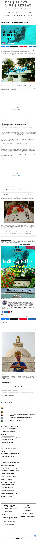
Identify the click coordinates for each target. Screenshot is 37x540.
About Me (8, 12)
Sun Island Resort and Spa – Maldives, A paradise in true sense (23, 329)
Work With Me (14, 15)
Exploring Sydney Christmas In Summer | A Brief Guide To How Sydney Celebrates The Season (17, 389)
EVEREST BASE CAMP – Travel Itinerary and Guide (10, 450)
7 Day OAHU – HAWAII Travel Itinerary (8, 484)
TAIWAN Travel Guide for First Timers (7, 456)
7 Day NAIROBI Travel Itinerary (6, 479)
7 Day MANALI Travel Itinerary (6, 434)
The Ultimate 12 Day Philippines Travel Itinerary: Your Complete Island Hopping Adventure (17, 392)
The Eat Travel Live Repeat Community (19, 307)
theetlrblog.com (4, 309)
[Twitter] (11, 312)
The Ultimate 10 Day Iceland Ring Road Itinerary (10, 390)
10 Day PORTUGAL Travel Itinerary (7, 464)
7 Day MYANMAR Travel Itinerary (7, 487)
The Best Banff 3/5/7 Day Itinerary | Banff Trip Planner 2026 (21, 417)
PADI (20, 88)
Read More (21, 538)
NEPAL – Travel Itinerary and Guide (7, 451)
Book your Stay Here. (25, 244)
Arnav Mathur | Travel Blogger (12, 127)
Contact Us (29, 15)
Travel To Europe (27, 508)
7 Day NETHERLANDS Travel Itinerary (7, 490)
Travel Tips (6, 15)
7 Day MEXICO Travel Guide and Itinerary (8, 476)
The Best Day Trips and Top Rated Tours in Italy (10, 393)
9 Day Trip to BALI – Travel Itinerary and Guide (9, 468)
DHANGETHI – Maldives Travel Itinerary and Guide (10, 453)
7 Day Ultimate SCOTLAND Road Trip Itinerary (9, 488)
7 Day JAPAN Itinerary (5, 485)
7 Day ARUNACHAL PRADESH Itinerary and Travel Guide (11, 437)
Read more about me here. (6, 382)
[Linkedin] (7, 312)
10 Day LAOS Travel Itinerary (6, 467)
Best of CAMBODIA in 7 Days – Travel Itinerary (9, 481)
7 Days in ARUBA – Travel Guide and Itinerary (9, 482)
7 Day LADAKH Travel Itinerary (6, 433)
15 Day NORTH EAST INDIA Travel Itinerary (9, 428)
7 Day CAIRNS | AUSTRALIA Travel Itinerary (9, 496)
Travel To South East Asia (27, 511)
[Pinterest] (9, 312)
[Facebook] (5, 312)
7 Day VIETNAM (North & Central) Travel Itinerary (10, 470)
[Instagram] (2, 312)
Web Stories (22, 15)
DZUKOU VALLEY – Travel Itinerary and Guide (9, 448)
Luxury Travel (28, 12)
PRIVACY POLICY (9, 529)
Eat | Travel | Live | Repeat (18, 4)
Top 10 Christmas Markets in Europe (8, 395)
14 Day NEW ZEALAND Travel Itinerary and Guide (10, 462)
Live (21, 12)
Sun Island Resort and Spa (17, 53)
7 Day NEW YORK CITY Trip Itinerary (7, 471)
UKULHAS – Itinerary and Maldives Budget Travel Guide (11, 454)
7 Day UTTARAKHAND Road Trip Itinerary (8, 436)
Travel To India (27, 505)
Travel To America (27, 510)
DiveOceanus (31, 85)
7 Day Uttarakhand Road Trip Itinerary (17, 420)
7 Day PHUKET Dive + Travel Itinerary (8, 473)
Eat (13, 12)
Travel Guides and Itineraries (27, 513)
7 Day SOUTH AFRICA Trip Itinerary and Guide (9, 495)
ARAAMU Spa (8, 133)
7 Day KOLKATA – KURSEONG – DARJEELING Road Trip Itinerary (12, 440)
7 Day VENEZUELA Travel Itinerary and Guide (9, 493)
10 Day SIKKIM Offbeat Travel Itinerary (8, 431)
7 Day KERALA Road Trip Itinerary (7, 442)
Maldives (5, 322)
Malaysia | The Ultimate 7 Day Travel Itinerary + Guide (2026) (21, 411)
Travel (17, 12)
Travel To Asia (27, 507)
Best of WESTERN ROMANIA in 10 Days (8, 465)
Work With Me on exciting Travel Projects (27, 516)
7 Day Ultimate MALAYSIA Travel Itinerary (8, 478)
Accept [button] (17, 538)
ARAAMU (7, 135)
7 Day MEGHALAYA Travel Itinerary (7, 439)
